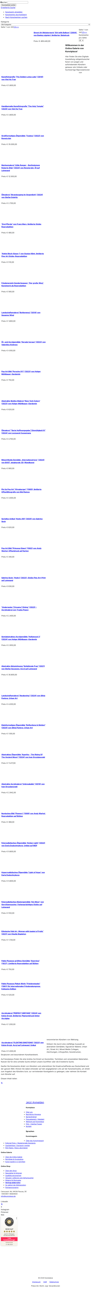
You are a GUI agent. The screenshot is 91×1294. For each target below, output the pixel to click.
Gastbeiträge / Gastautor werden (17, 1145)
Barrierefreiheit (31, 1117)
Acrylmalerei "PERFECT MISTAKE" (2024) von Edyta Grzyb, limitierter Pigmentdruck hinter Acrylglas (21, 1015)
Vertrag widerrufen (12, 1183)
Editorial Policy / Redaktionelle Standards (20, 1143)
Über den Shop (11, 1171)
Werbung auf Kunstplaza (35, 1122)
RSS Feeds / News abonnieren (16, 1148)
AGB (45, 1282)
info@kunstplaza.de (8, 1196)
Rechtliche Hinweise (33, 1114)
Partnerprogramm (12, 1187)
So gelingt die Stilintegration (15, 1185)
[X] (2, 1204)
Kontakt (29, 1126)
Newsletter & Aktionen (13, 1173)
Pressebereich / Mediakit (35, 1119)
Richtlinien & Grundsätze (14, 1159)
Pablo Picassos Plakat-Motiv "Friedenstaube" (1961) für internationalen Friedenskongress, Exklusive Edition (21, 986)
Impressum (36, 1282)
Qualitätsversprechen (13, 1175)
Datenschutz (54, 1282)
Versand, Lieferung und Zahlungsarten (19, 1178)
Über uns (29, 1112)
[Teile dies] (2, 1083)
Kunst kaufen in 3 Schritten (15, 1162)
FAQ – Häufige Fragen (34, 1124)
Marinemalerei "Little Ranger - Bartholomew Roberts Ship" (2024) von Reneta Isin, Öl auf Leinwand (20, 168)
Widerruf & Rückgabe (13, 1180)
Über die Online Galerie (13, 1157)
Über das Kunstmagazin (35, 1141)
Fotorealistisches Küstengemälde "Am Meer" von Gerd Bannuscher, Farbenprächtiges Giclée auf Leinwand (22, 904)
